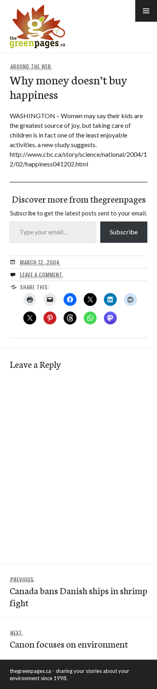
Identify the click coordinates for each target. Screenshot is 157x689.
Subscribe (124, 232)
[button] (146, 11)
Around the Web (30, 66)
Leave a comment (41, 275)
